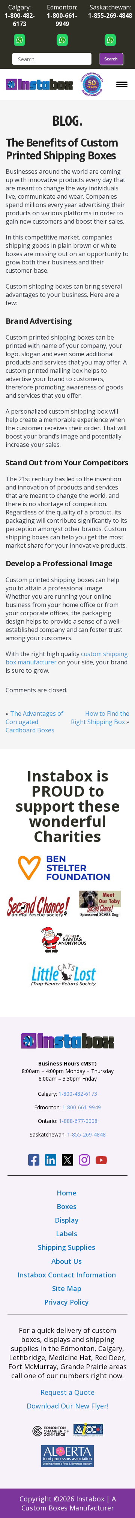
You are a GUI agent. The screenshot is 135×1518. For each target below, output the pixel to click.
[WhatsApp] (19, 40)
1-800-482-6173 (77, 1093)
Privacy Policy (66, 1301)
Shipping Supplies (66, 1247)
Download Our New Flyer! (67, 1405)
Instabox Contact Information (66, 1274)
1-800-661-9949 (81, 1107)
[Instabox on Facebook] (33, 1161)
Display (67, 1220)
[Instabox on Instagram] (84, 1161)
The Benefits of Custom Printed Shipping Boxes (62, 148)
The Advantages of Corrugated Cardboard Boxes (34, 721)
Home (66, 1192)
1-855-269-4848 (86, 1134)
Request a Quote (67, 1392)
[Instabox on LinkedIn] (50, 1161)
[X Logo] (67, 1161)
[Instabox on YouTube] (101, 1161)
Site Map (66, 1288)
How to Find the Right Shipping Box (100, 717)
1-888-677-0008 (78, 1120)
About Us (66, 1261)
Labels (66, 1233)
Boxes (66, 1206)
